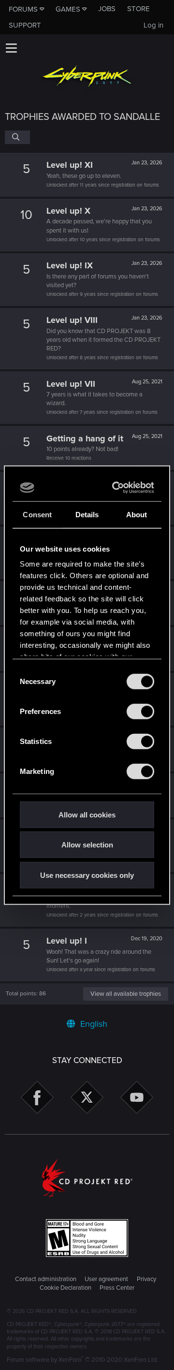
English (92, 1024)
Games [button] (68, 9)
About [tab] (136, 514)
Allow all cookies (87, 814)
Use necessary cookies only (87, 875)
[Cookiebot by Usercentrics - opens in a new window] (116, 487)
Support (25, 25)
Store (138, 8)
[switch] (140, 711)
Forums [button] (23, 9)
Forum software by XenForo (82, 1360)
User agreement (106, 1279)
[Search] (17, 137)
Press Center (117, 1288)
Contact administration (45, 1279)
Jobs (107, 8)
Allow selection (87, 845)
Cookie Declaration (65, 1288)
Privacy (146, 1279)
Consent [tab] (37, 514)
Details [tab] (87, 514)
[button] (11, 48)
